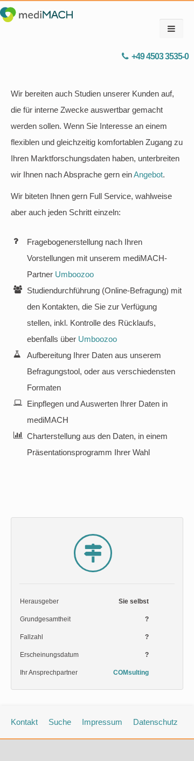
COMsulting (131, 672)
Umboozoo (74, 274)
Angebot (148, 174)
